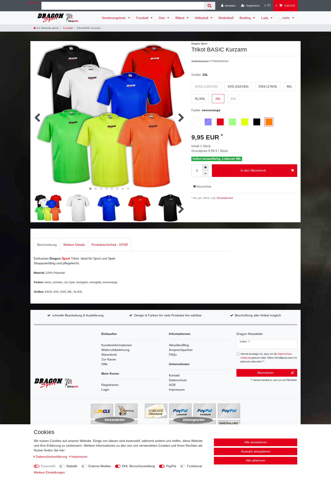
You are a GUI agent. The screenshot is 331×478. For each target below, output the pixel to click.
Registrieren (110, 385)
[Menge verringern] (205, 174)
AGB (172, 385)
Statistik (71, 466)
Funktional (194, 466)
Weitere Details (74, 244)
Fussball (142, 18)
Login (105, 389)
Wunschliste (203, 186)
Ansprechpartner (181, 350)
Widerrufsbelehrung (115, 350)
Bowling (246, 18)
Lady (265, 18)
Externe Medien (99, 466)
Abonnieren (265, 372)
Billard (180, 18)
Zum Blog (33, 2)
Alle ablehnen (255, 460)
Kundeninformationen (116, 345)
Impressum (177, 389)
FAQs (173, 354)
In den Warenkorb (253, 170)
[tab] (47, 244)
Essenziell (48, 466)
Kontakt (174, 375)
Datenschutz (178, 380)
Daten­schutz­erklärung (52, 456)
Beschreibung (47, 244)
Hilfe (104, 364)
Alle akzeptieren (255, 442)
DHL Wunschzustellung (138, 466)
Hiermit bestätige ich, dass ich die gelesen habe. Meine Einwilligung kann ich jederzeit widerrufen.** (268, 358)
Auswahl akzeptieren (255, 451)
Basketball (226, 18)
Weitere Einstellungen (49, 472)
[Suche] (209, 6)
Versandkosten (224, 198)
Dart (162, 18)
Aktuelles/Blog (179, 345)
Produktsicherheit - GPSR (109, 244)
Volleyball (202, 18)
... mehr (285, 18)
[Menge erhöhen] (205, 167)
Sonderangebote (114, 18)
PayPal (171, 466)
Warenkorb (109, 354)
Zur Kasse (108, 359)
